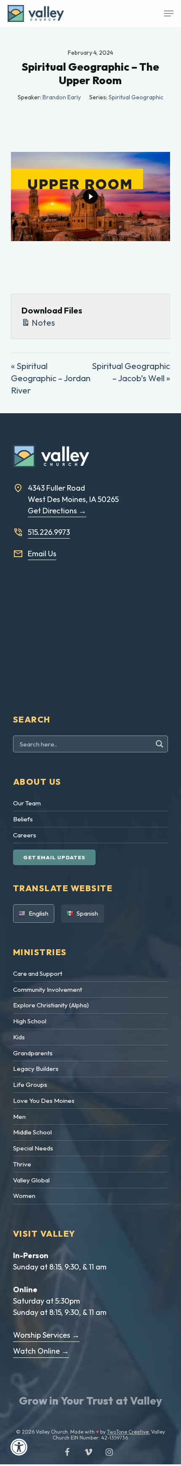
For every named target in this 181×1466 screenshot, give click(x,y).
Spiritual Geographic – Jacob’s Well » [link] (131, 372)
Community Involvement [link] (47, 989)
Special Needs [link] (33, 1148)
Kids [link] (19, 1037)
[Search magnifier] (161, 744)
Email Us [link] (42, 553)
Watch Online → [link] (41, 1351)
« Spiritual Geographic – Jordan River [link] (50, 378)
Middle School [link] (32, 1132)
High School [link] (29, 1021)
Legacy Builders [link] (36, 1069)
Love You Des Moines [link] (44, 1101)
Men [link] (19, 1117)
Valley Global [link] (31, 1180)
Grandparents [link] (33, 1053)
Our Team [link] (27, 803)
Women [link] (24, 1196)
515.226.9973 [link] (49, 532)
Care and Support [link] (37, 973)
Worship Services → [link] (46, 1335)
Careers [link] (24, 835)
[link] (19, 1447)
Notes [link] (42, 322)
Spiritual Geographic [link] (136, 97)
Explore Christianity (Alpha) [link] (51, 1005)
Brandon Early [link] (62, 97)
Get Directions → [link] (57, 510)
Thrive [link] (22, 1164)
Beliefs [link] (23, 819)
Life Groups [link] (30, 1085)
